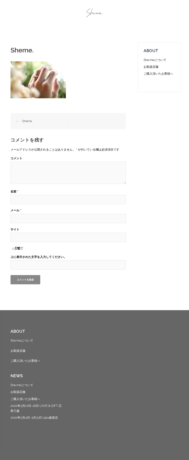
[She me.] (94, 14)
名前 (14, 191)
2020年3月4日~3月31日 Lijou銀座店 (34, 417)
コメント (16, 158)
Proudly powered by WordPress (29, 454)
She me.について (155, 60)
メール (16, 210)
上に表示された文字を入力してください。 (39, 257)
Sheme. (27, 121)
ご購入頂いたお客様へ (158, 73)
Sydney (68, 454)
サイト (15, 229)
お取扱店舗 (151, 67)
